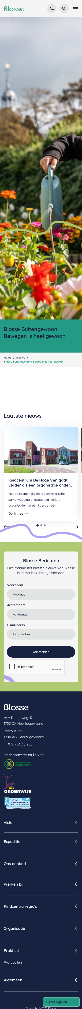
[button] (75, 8)
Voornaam (15, 585)
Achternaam (16, 605)
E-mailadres (16, 625)
